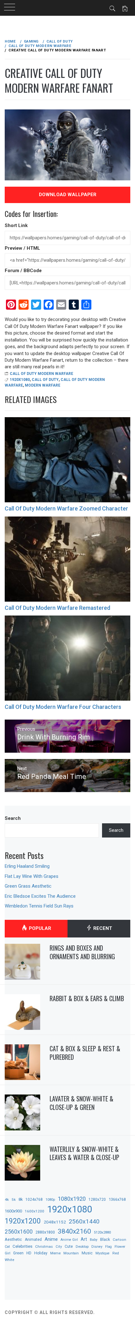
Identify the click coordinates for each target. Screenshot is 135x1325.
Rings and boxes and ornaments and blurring (82, 952)
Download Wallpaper (67, 194)
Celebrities (22, 1246)
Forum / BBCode (23, 270)
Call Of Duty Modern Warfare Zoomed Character (66, 508)
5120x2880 (102, 1232)
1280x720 (97, 1199)
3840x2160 (74, 1231)
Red (115, 1253)
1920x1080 (20, 379)
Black (105, 1239)
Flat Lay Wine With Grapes (31, 876)
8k (21, 1199)
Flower (120, 1246)
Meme (55, 1253)
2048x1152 (55, 1221)
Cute (69, 1246)
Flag (108, 1247)
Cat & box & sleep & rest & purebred (85, 1053)
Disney (96, 1247)
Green (18, 1253)
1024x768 (34, 1199)
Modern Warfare (42, 385)
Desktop (82, 1246)
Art (84, 1239)
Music (87, 1253)
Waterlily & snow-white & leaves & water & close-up (84, 1153)
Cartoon (119, 1240)
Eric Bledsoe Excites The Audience (40, 896)
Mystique (102, 1253)
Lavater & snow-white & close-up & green (81, 1103)
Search (13, 818)
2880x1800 (45, 1232)
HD (28, 1253)
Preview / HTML (22, 248)
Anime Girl (69, 1240)
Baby (93, 1240)
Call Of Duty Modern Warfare (41, 373)
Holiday (40, 1253)
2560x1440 (84, 1221)
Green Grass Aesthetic (28, 886)
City (59, 1247)
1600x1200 (34, 1211)
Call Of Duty (45, 379)
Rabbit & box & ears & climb (87, 998)
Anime (51, 1239)
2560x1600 (19, 1232)
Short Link (16, 225)
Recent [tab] (102, 928)
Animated (33, 1239)
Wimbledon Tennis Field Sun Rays (39, 906)
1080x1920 (72, 1198)
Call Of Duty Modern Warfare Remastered (57, 607)
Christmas (44, 1246)
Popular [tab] (39, 928)
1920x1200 (23, 1221)
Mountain (71, 1253)
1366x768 (117, 1199)
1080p (50, 1200)
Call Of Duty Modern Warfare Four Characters (63, 706)
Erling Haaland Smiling (27, 866)
